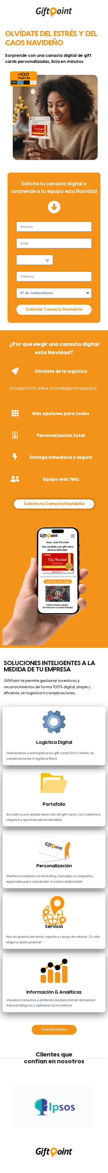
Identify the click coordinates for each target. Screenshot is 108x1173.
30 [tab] (84, 1131)
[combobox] (34, 260)
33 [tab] (45, 1138)
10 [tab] (62, 1125)
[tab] (54, 382)
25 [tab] (57, 1131)
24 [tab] (51, 1131)
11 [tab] (68, 1125)
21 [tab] (34, 1131)
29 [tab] (79, 1131)
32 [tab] (95, 1131)
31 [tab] (90, 1131)
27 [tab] (68, 1131)
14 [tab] (84, 1125)
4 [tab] (29, 1125)
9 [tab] (57, 1125)
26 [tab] (62, 1131)
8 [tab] (51, 1125)
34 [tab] (51, 1138)
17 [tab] (12, 1131)
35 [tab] (57, 1138)
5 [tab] (34, 1125)
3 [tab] (23, 1125)
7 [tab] (45, 1125)
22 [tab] (40, 1131)
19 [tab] (23, 1131)
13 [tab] (79, 1125)
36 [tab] (62, 1138)
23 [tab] (45, 1131)
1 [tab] (12, 1125)
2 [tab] (18, 1125)
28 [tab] (73, 1131)
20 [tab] (29, 1131)
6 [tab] (40, 1125)
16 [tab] (95, 1125)
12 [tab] (73, 1125)
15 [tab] (90, 1125)
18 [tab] (18, 1131)
